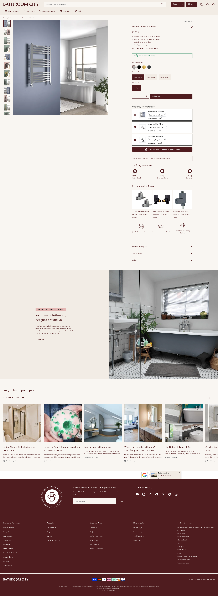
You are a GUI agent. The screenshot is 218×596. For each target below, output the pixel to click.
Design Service (8, 532)
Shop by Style (30, 11)
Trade (193, 4)
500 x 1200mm (151, 77)
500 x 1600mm (164, 77)
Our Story (50, 536)
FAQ (91, 532)
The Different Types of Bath (178, 447)
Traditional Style (138, 536)
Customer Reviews (9, 528)
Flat (137, 88)
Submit (122, 501)
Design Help (66, 11)
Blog (48, 532)
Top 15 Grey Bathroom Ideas (98, 447)
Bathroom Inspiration (48, 11)
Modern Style (137, 528)
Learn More (41, 339)
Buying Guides (7, 536)
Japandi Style (137, 540)
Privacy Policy (94, 544)
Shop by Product (13, 11)
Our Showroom (52, 528)
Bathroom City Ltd (199, 579)
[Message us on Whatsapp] (176, 494)
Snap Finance (7, 565)
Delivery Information (96, 536)
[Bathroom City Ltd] (21, 4)
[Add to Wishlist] (191, 26)
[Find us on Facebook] (156, 494)
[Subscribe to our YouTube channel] (137, 494)
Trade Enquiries (8, 540)
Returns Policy (94, 540)
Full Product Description (145, 48)
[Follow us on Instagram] (143, 494)
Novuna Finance (8, 557)
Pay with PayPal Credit (10, 553)
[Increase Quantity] (146, 96)
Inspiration (6, 544)
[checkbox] (135, 127)
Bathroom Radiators (14, 18)
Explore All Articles (14, 397)
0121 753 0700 (181, 533)
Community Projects (53, 540)
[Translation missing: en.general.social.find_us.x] (163, 494)
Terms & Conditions (96, 549)
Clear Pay (6, 561)
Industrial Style (138, 532)
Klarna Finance (8, 549)
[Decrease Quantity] (134, 96)
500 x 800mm (138, 77)
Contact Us (179, 4)
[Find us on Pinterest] (169, 494)
